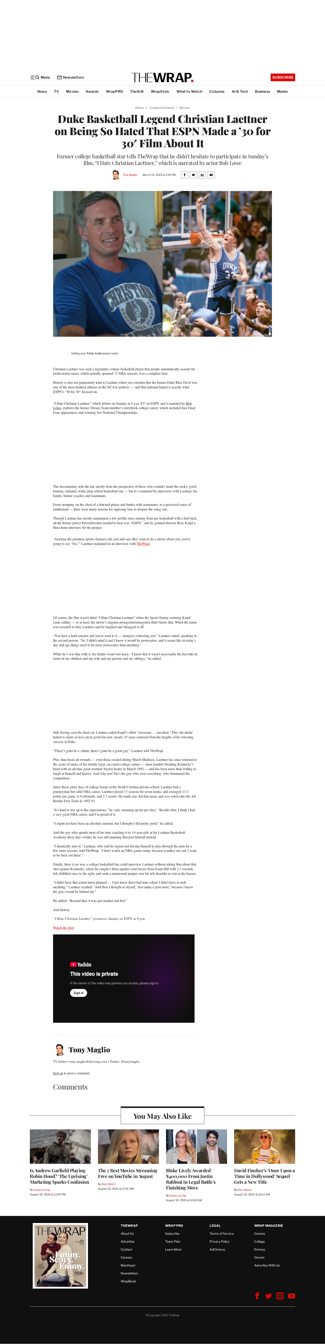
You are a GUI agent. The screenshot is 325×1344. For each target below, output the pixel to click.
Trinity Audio (94, 353)
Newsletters (73, 77)
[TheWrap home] (162, 77)
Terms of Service (222, 1233)
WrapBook (128, 1281)
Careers (126, 1257)
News (42, 91)
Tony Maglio (130, 174)
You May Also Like (163, 1116)
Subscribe (282, 77)
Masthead (128, 1265)
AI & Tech (240, 91)
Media (282, 91)
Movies (72, 91)
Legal (215, 1225)
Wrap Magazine (268, 1225)
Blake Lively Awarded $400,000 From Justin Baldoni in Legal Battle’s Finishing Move (191, 1178)
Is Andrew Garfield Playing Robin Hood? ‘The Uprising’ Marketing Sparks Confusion (59, 1176)
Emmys (259, 1249)
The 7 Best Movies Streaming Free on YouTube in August (127, 1173)
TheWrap (143, 543)
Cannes (259, 1233)
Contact (126, 1249)
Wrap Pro (174, 1225)
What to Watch (189, 91)
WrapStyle (160, 91)
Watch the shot (63, 927)
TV (56, 91)
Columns (216, 91)
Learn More (173, 1249)
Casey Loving (41, 1189)
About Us (127, 1233)
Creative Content (161, 108)
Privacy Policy (219, 1241)
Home (139, 108)
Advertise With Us (267, 1265)
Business (262, 91)
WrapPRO (114, 91)
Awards (92, 91)
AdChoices (217, 1249)
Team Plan (172, 1241)
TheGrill (137, 91)
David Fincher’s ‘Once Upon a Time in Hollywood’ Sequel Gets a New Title (264, 1176)
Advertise (127, 1241)
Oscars (259, 1257)
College (259, 1241)
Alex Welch (108, 1184)
